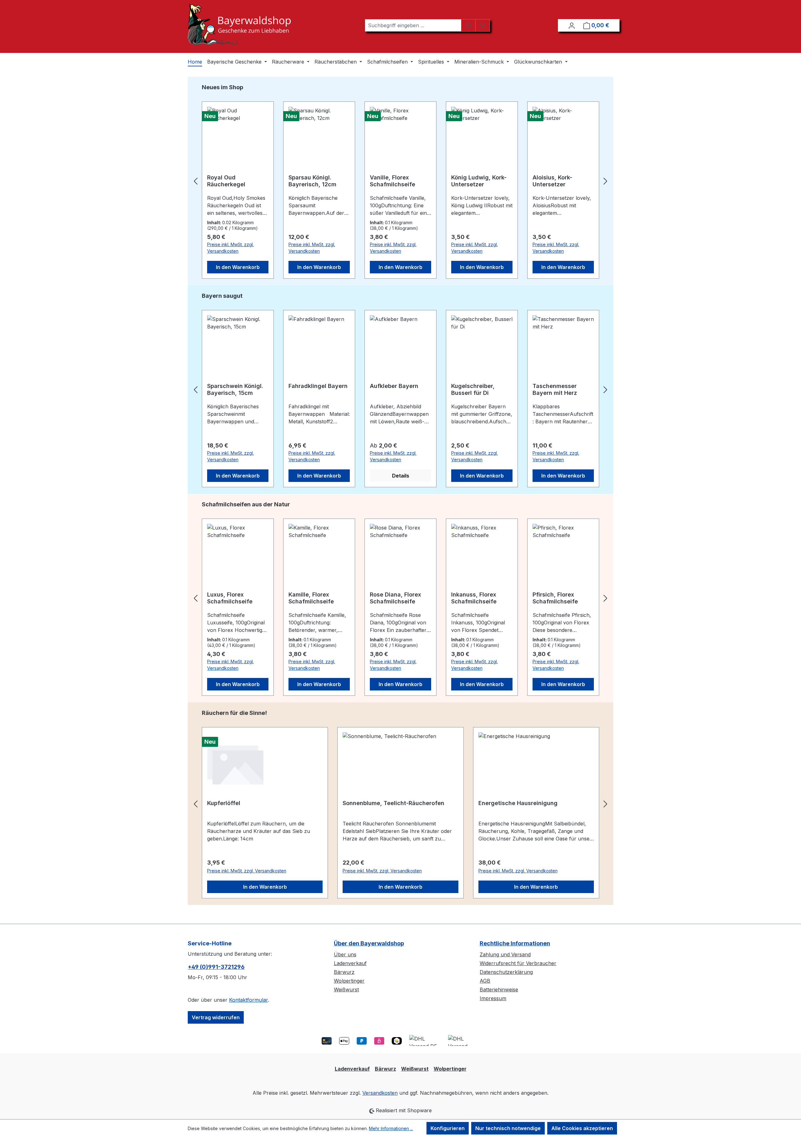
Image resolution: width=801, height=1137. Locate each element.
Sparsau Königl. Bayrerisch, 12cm (312, 181)
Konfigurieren (448, 1128)
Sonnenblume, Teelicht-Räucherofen (393, 803)
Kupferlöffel (223, 803)
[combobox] (413, 25)
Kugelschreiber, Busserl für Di (473, 389)
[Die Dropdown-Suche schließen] (482, 25)
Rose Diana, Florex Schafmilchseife (395, 598)
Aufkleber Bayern (394, 386)
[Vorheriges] (195, 181)
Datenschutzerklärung (506, 972)
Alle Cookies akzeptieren (582, 1128)
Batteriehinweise (499, 989)
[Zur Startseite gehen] (239, 24)
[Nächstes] (605, 181)
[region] (400, 181)
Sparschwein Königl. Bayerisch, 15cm (235, 389)
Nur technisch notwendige (508, 1128)
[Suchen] (468, 25)
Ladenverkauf (350, 963)
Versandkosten (380, 1093)
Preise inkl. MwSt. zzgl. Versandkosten (230, 248)
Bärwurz (344, 972)
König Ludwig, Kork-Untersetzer (479, 181)
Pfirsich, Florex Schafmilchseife (555, 598)
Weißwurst (346, 989)
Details (400, 476)
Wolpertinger (349, 981)
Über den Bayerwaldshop (369, 943)
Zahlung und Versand (505, 954)
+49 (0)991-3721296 (216, 967)
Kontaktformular (248, 1000)
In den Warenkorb (238, 267)
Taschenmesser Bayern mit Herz (555, 389)
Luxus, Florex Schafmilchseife (230, 598)
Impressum (493, 998)
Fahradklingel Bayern (318, 386)
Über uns (345, 954)
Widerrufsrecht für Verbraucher (518, 963)
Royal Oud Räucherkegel (226, 181)
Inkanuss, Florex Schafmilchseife (474, 598)
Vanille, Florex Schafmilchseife (392, 181)
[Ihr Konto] (571, 25)
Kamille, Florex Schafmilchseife (311, 598)
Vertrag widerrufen (216, 1017)
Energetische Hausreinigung (518, 803)
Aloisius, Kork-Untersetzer (552, 181)
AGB (485, 981)
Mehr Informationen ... (391, 1128)
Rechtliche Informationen (515, 943)
